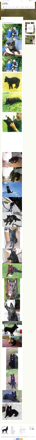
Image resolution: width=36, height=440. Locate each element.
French (31, 0)
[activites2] (30, 22)
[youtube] (33, 429)
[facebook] (30, 429)
